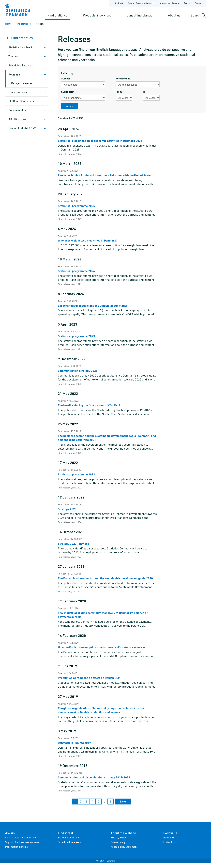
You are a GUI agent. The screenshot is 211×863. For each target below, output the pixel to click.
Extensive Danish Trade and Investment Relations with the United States (105, 175)
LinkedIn (168, 842)
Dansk (198, 3)
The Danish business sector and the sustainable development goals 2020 (105, 578)
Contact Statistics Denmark (141, 3)
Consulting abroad (139, 15)
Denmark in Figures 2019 (74, 742)
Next (123, 801)
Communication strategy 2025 (77, 370)
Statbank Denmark (68, 837)
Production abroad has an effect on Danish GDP (89, 678)
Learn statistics (17, 92)
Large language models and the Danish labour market (93, 305)
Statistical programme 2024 (76, 271)
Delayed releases (21, 83)
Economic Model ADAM (22, 128)
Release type (123, 78)
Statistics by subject (20, 47)
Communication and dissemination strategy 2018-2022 (94, 777)
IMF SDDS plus (17, 119)
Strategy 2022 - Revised (73, 543)
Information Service (169, 3)
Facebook (168, 837)
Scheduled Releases (20, 65)
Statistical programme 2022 (76, 474)
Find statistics (57, 15)
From (119, 91)
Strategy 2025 (67, 509)
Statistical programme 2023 (76, 336)
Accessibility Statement (124, 846)
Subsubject (67, 91)
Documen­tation (17, 110)
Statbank (118, 3)
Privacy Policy (119, 837)
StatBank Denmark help (22, 101)
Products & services (97, 15)
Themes (13, 56)
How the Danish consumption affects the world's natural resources (102, 647)
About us (174, 15)
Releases (14, 74)
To (144, 91)
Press (187, 3)
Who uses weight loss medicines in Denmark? (88, 240)
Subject (65, 78)
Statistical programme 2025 (76, 206)
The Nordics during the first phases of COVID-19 (89, 405)
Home (8, 23)
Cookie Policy (118, 842)
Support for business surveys (22, 842)
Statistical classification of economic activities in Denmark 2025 (100, 140)
